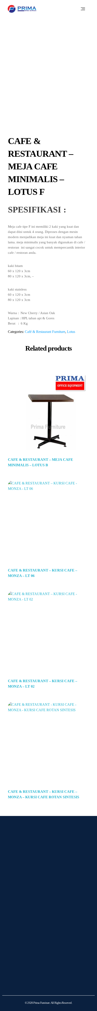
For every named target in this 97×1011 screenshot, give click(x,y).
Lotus (71, 332)
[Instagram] (15, 901)
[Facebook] (26, 901)
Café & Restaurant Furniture (45, 332)
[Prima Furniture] (22, 9)
